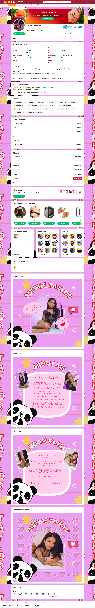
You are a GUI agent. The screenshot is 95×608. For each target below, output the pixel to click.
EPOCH (42, 602)
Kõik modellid (4, 5)
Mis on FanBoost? (77, 30)
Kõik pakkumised (27, 5)
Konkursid (34, 5)
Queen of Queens (45, 87)
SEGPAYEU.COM (48, 602)
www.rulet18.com (18, 602)
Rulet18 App (43, 5)
